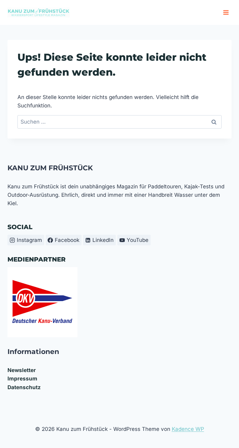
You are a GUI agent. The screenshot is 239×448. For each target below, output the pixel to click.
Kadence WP (188, 429)
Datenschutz (24, 387)
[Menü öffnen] (226, 12)
